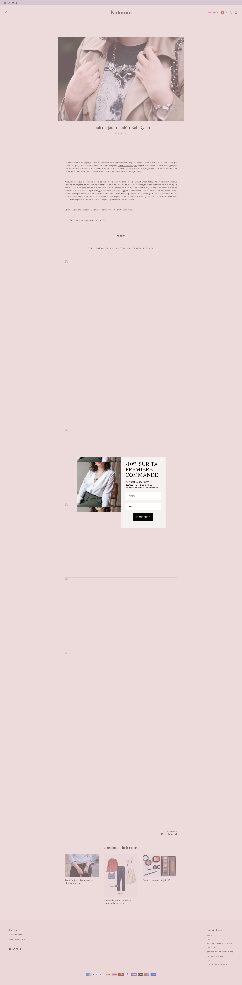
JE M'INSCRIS (143, 517)
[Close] (162, 460)
